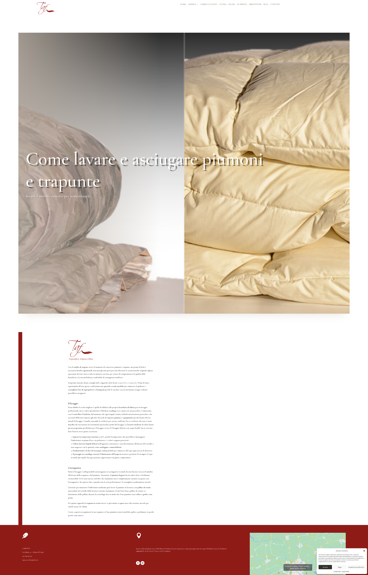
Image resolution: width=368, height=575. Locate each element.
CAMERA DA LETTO (208, 4)
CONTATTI (275, 4)
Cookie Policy (337, 571)
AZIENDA (192, 4)
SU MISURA (242, 4)
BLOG (265, 4)
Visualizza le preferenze (356, 567)
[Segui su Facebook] (138, 563)
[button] (364, 551)
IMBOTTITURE (255, 4)
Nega (339, 567)
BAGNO (232, 4)
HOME (183, 4)
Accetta (325, 567)
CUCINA (222, 4)
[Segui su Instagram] (142, 563)
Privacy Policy (345, 571)
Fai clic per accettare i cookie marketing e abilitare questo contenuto (298, 567)
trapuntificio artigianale (127, 383)
